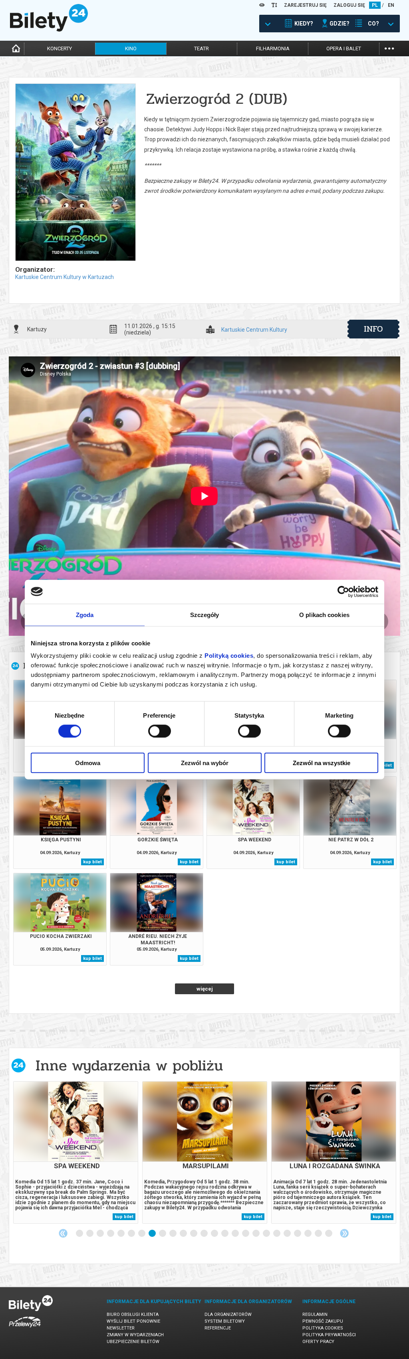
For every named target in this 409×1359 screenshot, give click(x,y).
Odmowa (87, 763)
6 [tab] (132, 1234)
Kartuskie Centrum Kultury (254, 330)
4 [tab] (111, 1234)
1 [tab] (80, 1234)
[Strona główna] (49, 29)
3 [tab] (101, 1234)
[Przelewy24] (25, 1328)
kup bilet (92, 861)
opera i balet (343, 48)
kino (131, 48)
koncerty (59, 48)
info (373, 329)
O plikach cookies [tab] (324, 614)
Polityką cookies (228, 655)
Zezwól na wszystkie (321, 763)
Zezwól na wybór (204, 763)
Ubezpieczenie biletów (133, 1341)
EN (391, 5)
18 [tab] (256, 1234)
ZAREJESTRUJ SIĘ (305, 5)
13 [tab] (204, 1234)
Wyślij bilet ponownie (133, 1321)
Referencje (217, 1328)
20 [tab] (277, 1234)
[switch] (159, 730)
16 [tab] (236, 1234)
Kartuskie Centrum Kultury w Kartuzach (64, 277)
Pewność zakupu (322, 1321)
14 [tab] (215, 1234)
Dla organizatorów (228, 1314)
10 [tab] (173, 1234)
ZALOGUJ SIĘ (349, 5)
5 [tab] (121, 1234)
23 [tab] (308, 1234)
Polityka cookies (322, 1328)
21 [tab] (288, 1234)
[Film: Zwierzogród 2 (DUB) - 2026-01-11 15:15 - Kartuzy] (75, 172)
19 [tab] (267, 1234)
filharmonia (273, 48)
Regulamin (315, 1314)
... (389, 48)
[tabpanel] (75, 1152)
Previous (63, 1233)
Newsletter (121, 1328)
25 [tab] (329, 1234)
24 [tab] (319, 1234)
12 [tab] (194, 1234)
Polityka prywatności (329, 1334)
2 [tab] (90, 1234)
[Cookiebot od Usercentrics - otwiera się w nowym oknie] (343, 591)
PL (375, 5)
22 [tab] (298, 1234)
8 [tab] (153, 1234)
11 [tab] (184, 1234)
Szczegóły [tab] (204, 614)
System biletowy (224, 1321)
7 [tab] (142, 1234)
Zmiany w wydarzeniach (135, 1334)
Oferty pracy (318, 1341)
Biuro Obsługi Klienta (133, 1314)
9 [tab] (163, 1234)
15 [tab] (225, 1234)
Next (344, 1233)
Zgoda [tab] (85, 614)
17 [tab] (246, 1234)
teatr (201, 48)
